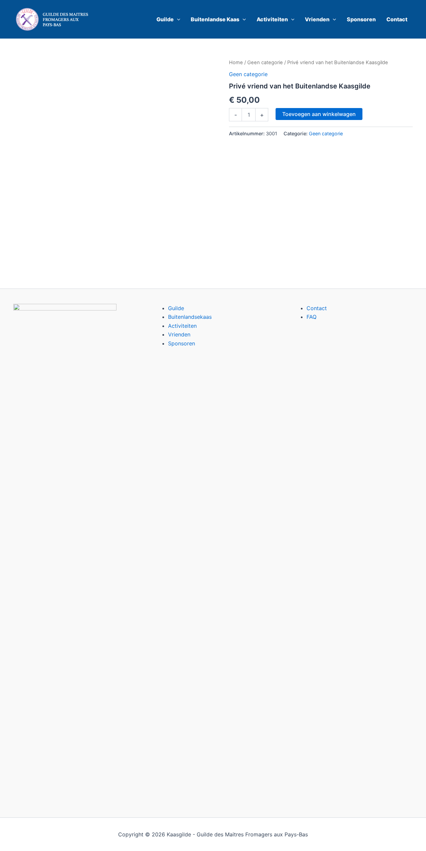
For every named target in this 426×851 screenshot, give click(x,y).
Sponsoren (181, 343)
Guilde (176, 308)
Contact (317, 308)
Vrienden (179, 334)
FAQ (312, 316)
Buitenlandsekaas (190, 316)
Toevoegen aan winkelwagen (319, 114)
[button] (177, 19)
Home (236, 62)
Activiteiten (182, 325)
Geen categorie (265, 62)
